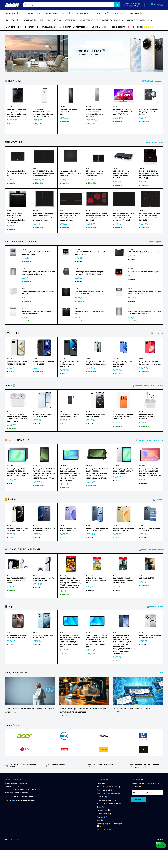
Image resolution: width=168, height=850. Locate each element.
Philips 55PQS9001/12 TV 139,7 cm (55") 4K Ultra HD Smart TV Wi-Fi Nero (122, 112)
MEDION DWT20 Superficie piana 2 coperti (143, 272)
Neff (8, 168)
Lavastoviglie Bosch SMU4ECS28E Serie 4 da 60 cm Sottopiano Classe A (38, 273)
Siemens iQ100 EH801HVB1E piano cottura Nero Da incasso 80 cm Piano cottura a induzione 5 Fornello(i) (123, 216)
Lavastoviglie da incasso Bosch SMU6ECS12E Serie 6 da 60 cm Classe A (144, 312)
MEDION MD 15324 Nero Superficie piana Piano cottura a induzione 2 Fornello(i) (121, 174)
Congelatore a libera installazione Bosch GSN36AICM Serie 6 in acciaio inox (94, 113)
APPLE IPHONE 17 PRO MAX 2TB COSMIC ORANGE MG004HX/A (123, 416)
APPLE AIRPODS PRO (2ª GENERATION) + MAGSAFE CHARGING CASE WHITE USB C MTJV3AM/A (18, 417)
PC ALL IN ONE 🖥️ (102, 13)
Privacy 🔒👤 (102, 817)
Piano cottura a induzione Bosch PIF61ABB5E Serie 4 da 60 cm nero (70, 173)
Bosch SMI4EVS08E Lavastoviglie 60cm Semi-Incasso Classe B (37, 312)
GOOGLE (9, 359)
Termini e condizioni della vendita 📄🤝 (109, 825)
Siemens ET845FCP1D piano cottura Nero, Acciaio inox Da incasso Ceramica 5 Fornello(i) (97, 216)
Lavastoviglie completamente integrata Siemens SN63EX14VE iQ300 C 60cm (89, 273)
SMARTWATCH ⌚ (51, 13)
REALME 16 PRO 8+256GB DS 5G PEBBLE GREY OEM (97, 529)
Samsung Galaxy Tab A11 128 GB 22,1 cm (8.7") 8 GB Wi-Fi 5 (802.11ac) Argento (123, 471)
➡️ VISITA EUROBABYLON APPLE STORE (148, 386)
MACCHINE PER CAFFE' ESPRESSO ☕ (73, 27)
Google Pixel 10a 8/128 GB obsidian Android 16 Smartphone (69, 364)
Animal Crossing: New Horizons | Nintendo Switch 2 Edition (97, 580)
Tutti (162, 673)
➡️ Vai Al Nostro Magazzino (153, 81)
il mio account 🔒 (131, 6)
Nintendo (63, 575)
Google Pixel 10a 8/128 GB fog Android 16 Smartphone (96, 363)
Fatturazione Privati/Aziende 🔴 (109, 803)
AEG (34, 106)
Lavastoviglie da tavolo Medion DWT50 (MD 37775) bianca (38, 293)
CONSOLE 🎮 (45, 20)
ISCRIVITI (138, 800)
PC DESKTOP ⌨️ (119, 13)
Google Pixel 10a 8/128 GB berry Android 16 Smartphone (150, 363)
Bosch (88, 106)
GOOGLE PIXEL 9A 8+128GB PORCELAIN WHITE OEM (17, 363)
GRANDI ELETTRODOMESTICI (138, 20)
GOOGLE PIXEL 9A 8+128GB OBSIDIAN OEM (43, 363)
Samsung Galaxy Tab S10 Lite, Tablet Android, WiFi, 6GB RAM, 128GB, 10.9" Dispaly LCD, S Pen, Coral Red (150, 472)
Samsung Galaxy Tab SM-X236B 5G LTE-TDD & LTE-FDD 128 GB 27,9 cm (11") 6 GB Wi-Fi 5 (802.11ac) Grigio (18, 472)
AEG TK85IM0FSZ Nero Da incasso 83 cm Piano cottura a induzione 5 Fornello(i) (43, 173)
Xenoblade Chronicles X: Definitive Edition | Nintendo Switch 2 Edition (123, 580)
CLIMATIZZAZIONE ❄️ (13, 27)
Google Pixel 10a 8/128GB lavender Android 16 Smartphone (122, 364)
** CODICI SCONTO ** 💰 (107, 800)
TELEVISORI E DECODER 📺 (64, 20)
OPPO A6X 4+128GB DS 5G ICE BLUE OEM (43, 636)
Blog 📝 (100, 820)
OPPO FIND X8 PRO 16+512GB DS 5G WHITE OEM (150, 636)
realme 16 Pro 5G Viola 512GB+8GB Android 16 (68, 529)
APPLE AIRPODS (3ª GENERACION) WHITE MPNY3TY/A (147, 416)
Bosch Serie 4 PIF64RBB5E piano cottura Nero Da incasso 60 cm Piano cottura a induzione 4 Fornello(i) (43, 216)
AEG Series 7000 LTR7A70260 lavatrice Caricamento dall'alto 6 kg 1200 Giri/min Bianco (43, 113)
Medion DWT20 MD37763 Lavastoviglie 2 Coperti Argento (90, 253)
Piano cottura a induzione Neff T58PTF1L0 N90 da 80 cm (17, 173)
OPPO (8, 632)
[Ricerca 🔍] (117, 4)
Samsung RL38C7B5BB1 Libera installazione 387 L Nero (69, 112)
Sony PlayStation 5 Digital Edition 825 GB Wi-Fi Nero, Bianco (16, 580)
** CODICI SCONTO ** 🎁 (119, 27)
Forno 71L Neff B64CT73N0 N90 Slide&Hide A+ (91, 312)
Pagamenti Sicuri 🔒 (104, 790)
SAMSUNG (10, 106)
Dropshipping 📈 (103, 810)
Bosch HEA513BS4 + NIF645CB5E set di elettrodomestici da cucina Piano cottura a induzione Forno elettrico (17, 217)
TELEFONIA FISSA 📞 (33, 13)
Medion (88, 168)
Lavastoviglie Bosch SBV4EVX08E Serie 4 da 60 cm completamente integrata (144, 293)
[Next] (163, 109)
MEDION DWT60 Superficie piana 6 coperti (143, 252)
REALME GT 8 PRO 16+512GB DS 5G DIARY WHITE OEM (17, 529)
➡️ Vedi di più (158, 500)
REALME (9, 525)
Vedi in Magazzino (156, 242)
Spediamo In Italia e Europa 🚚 (108, 793)
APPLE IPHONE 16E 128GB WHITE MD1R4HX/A (95, 415)
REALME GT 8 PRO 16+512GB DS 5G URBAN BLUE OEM (44, 529)
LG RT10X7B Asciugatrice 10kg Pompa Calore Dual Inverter (148, 112)
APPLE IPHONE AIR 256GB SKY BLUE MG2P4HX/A (42, 415)
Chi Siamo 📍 (102, 783)
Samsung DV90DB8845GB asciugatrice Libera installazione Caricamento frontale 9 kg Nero (16, 113)
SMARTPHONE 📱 (11, 13)
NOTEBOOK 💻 (82, 13)
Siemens (89, 210)
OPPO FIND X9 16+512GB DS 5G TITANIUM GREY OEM (17, 636)
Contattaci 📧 (102, 797)
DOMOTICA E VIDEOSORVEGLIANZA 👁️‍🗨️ (40, 27)
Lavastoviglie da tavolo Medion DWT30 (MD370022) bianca (36, 253)
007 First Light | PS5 (146, 578)
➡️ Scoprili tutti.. (157, 333)
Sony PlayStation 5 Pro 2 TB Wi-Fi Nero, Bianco (43, 579)
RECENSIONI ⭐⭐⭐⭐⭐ (143, 27)
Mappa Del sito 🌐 (104, 829)
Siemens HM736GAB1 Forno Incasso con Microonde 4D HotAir (89, 293)
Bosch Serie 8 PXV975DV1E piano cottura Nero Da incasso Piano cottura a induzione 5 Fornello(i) (70, 216)
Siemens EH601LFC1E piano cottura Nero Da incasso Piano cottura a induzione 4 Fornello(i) (149, 216)
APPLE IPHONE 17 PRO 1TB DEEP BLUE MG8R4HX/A (69, 415)
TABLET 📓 (66, 13)
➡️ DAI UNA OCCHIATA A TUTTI (152, 142)
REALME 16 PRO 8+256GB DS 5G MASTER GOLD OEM (123, 529)
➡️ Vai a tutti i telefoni (155, 607)
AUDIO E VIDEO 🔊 (86, 20)
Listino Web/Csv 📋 (104, 814)
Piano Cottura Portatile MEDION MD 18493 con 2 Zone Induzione (95, 173)
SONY (8, 575)
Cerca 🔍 (100, 807)
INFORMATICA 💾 (11, 20)
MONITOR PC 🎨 (135, 13)
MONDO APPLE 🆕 (99, 27)
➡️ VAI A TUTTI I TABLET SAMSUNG (150, 440)
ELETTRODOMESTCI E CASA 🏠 (109, 20)
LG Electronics (144, 106)
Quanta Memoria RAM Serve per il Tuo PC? (132, 708)
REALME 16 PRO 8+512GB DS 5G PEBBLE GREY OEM (149, 529)
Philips (115, 106)
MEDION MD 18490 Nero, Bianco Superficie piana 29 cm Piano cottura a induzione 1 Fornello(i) (149, 174)
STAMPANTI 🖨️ (30, 20)
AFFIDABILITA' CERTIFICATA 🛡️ (108, 787)
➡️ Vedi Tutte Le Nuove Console (151, 550)
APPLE (9, 411)
